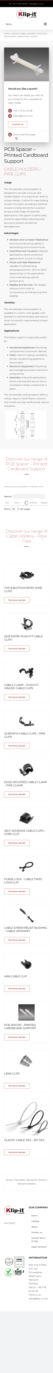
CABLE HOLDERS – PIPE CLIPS (33, 34)
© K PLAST (9, 1223)
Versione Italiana (26, 1183)
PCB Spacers (10, 37)
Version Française (15, 1180)
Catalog (15, 34)
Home (7, 34)
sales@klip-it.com (36, 4)
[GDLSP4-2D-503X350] (25, 411)
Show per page (17, 509)
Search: (8, 496)
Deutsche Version (36, 1180)
